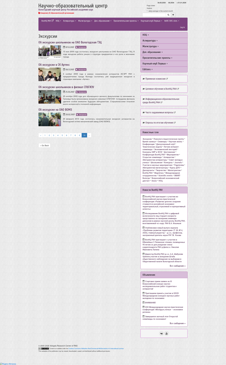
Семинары (162, 141)
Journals (178, 162)
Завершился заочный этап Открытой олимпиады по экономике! (160, 317)
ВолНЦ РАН (46, 21)
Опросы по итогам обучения (159, 122)
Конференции (148, 144)
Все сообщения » (177, 266)
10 (84, 135)
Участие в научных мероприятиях (157, 165)
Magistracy (159, 173)
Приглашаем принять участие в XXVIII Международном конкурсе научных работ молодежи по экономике (161, 295)
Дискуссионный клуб (165, 144)
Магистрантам (174, 170)
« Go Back (44, 145)
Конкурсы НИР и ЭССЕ (152, 152)
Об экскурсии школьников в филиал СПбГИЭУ (66, 87)
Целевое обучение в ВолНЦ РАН (161, 88)
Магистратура (84, 21)
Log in (182, 27)
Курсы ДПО (175, 167)
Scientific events (165, 175)
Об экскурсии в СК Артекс (54, 64)
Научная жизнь (175, 141)
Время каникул (149, 141)
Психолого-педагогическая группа (169, 139)
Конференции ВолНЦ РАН (154, 154)
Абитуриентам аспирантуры (155, 160)
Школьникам (156, 162)
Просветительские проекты (125, 21)
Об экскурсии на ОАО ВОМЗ (55, 109)
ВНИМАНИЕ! (150, 302)
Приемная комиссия (155, 78)
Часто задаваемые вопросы (159, 112)
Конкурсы (168, 162)
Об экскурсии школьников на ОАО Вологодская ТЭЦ (70, 42)
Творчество (161, 170)
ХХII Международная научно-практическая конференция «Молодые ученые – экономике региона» (163, 309)
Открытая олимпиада (152, 157)
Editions (147, 69)
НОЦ (58, 21)
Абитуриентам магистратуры (155, 167)
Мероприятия (173, 154)
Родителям (179, 165)
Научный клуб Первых (151, 21)
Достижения (169, 152)
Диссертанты (148, 170)
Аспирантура (69, 21)
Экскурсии (82, 47)
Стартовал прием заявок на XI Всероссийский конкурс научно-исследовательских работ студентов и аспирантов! (159, 285)
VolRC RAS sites (171, 21)
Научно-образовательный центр (73, 6)
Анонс (154, 180)
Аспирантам (168, 157)
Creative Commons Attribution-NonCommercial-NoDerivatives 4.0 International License (96, 348)
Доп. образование (102, 21)
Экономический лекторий (165, 149)
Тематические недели (152, 147)
